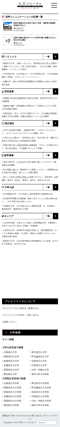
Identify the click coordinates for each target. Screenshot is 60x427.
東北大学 (19, 43)
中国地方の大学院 (40, 396)
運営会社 (6, 416)
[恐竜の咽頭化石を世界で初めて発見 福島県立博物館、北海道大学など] (7, 27)
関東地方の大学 (11, 356)
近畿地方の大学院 (12, 396)
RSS (13, 416)
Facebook (26, 416)
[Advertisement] (24, 274)
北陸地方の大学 (39, 361)
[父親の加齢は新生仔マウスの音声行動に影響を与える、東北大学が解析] (7, 41)
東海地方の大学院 (12, 392)
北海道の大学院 (11, 383)
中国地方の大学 (39, 365)
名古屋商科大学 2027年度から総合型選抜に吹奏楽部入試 (28, 194)
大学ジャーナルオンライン (29, 422)
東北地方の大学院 (40, 383)
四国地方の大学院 (12, 401)
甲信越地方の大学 (40, 356)
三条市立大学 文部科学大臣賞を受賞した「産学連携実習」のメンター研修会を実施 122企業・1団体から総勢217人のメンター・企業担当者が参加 (30, 233)
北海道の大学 (10, 352)
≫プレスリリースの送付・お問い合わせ (20, 315)
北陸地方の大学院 (40, 392)
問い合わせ (36, 416)
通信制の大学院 (11, 405)
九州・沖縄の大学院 (41, 401)
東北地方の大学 (39, 352)
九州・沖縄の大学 (40, 370)
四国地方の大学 (11, 370)
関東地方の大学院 (12, 387)
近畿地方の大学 (11, 365)
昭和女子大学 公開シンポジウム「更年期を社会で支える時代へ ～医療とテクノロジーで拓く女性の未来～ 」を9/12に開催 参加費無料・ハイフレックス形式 (30, 66)
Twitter (18, 416)
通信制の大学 (10, 374)
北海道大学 (20, 28)
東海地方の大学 (11, 361)
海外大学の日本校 (40, 374)
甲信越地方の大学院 (41, 387)
